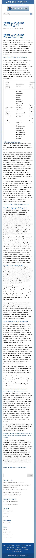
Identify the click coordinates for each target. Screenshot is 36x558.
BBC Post (5, 501)
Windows (11, 545)
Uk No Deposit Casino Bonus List (12, 492)
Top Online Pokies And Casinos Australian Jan (16, 204)
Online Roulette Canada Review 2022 (13, 482)
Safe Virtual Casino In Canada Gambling (14, 467)
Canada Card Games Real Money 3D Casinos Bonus (17, 433)
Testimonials (14, 501)
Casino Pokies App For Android (12, 495)
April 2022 (6, 513)
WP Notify (6, 504)
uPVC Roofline (11, 547)
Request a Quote (17, 551)
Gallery (26, 549)
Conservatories (26, 545)
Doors (18, 545)
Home (5, 545)
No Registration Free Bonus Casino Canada (15, 389)
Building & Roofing (22, 547)
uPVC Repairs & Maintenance (14, 549)
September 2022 (8, 511)
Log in (5, 529)
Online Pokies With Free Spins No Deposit (15, 57)
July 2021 (5, 516)
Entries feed (6, 532)
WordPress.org (7, 537)
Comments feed (7, 535)
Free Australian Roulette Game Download (15, 490)
